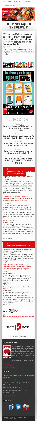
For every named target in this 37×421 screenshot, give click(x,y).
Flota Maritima (7, 5)
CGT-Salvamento (10, 47)
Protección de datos (9, 366)
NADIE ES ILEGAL (9, 220)
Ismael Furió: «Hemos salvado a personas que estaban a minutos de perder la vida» (18, 152)
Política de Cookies (9, 367)
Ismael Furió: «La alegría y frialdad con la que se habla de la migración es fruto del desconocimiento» (18, 128)
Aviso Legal (6, 364)
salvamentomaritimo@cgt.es (11, 380)
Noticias (15, 5)
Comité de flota (18, 2)
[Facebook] (11, 411)
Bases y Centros (8, 2)
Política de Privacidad (9, 396)
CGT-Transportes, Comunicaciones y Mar (18, 246)
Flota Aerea (28, 2)
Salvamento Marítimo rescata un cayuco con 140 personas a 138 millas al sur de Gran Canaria (18, 137)
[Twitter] (18, 411)
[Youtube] (26, 411)
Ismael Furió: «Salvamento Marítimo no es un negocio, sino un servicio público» (18, 144)
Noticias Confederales (18, 173)
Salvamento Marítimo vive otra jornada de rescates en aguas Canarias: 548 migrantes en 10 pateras (18, 161)
